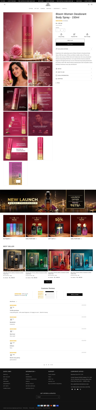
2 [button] (46, 364)
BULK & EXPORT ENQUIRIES (55, 383)
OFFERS (5, 379)
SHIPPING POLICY (30, 388)
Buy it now (70, 44)
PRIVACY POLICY (30, 383)
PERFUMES (6, 381)
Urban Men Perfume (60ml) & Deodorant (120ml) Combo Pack (13, 273)
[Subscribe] (58, 397)
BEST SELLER (6, 376)
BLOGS (27, 374)
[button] (4, 4)
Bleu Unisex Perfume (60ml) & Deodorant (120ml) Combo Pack (81, 273)
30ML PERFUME (75, 238)
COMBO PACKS (6, 388)
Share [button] (58, 82)
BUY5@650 (6, 238)
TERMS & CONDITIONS (31, 379)
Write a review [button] (74, 294)
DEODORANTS (6, 383)
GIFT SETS (51, 238)
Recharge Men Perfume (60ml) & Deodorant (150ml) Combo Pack (36, 273)
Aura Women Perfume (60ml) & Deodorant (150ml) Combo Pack (58, 273)
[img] (13, 305)
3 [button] (48, 364)
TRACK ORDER (51, 374)
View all (48, 281)
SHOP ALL (5, 374)
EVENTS (28, 381)
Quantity (57, 27)
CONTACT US (51, 381)
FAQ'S (49, 376)
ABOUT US (50, 379)
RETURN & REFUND (30, 385)
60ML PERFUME (30, 238)
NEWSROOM (29, 376)
